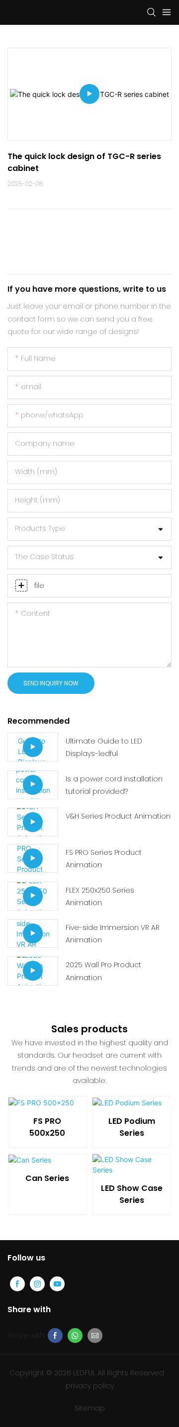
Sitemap (90, 1408)
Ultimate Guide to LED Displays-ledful (104, 747)
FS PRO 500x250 (47, 1127)
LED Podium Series (131, 1127)
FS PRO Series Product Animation (104, 858)
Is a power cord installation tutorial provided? (114, 785)
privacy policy (90, 1386)
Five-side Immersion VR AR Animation (113, 934)
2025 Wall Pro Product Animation (103, 971)
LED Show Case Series (132, 1194)
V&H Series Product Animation (118, 816)
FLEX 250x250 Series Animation (100, 896)
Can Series (47, 1178)
